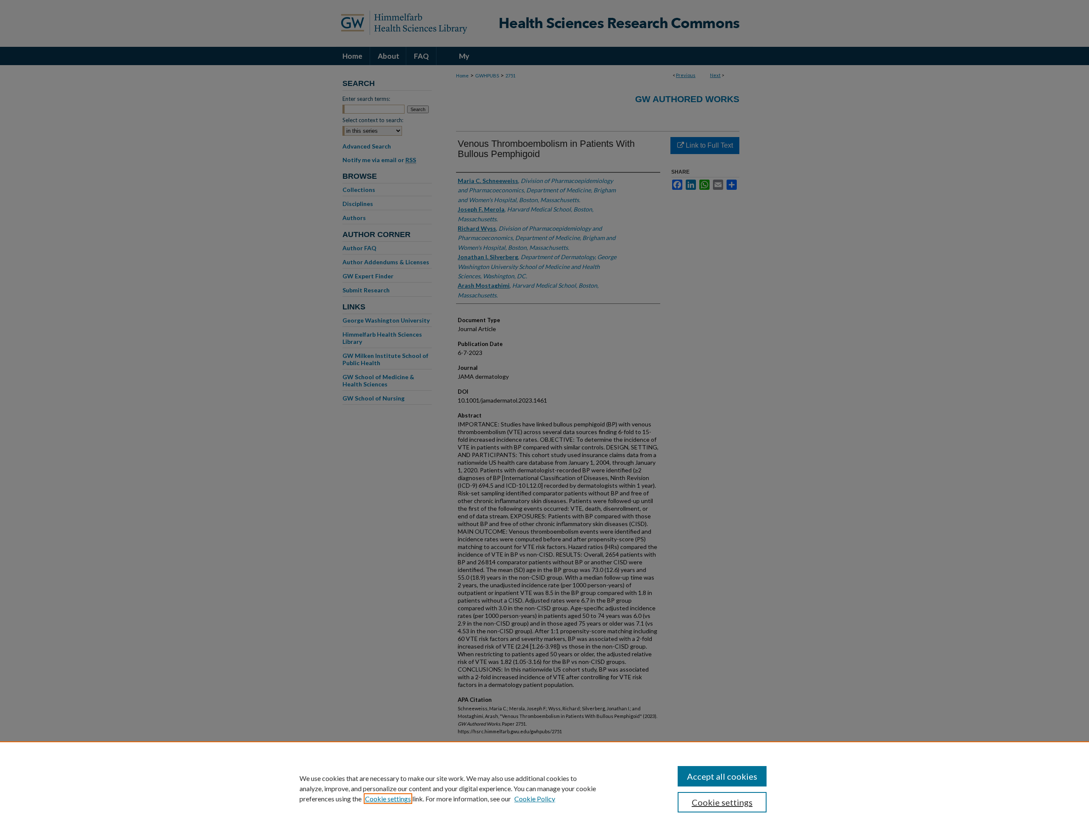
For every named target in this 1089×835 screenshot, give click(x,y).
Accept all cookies (722, 776)
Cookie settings (388, 799)
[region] (544, 788)
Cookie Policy (534, 799)
